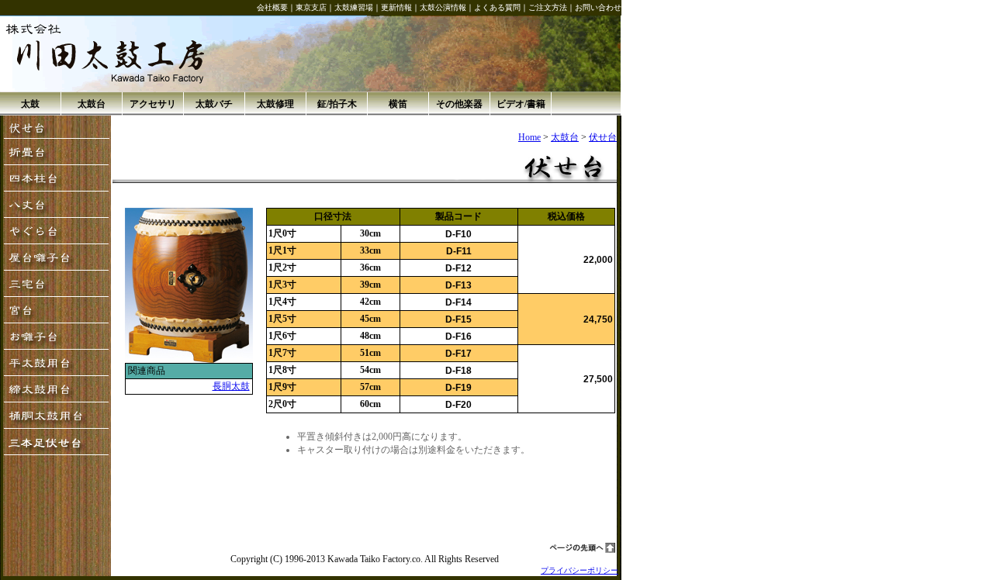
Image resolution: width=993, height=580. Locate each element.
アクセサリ (153, 103)
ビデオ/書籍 (520, 103)
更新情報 (396, 7)
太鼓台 (92, 103)
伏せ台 (603, 137)
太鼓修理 (275, 103)
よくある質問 (497, 7)
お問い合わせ (598, 7)
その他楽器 (459, 103)
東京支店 (311, 7)
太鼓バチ (214, 103)
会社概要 (272, 7)
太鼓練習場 (353, 7)
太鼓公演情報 (443, 7)
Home (529, 137)
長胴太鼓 (231, 386)
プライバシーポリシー (579, 570)
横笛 (398, 103)
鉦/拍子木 (337, 103)
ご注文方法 (547, 7)
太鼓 (30, 103)
